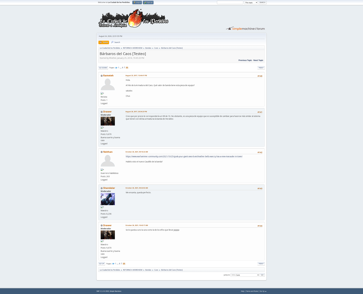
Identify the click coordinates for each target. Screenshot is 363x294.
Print (261, 68)
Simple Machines (115, 291)
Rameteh (108, 75)
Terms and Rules (252, 291)
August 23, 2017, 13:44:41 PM (136, 75)
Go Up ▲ (263, 291)
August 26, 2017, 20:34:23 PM (136, 111)
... (121, 67)
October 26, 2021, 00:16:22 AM (136, 152)
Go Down (103, 68)
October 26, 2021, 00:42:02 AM (136, 188)
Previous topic (245, 60)
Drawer (107, 111)
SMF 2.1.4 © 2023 (102, 291)
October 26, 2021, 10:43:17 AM (136, 225)
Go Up (101, 264)
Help (242, 291)
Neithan (108, 151)
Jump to (227, 275)
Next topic (258, 60)
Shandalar (109, 188)
